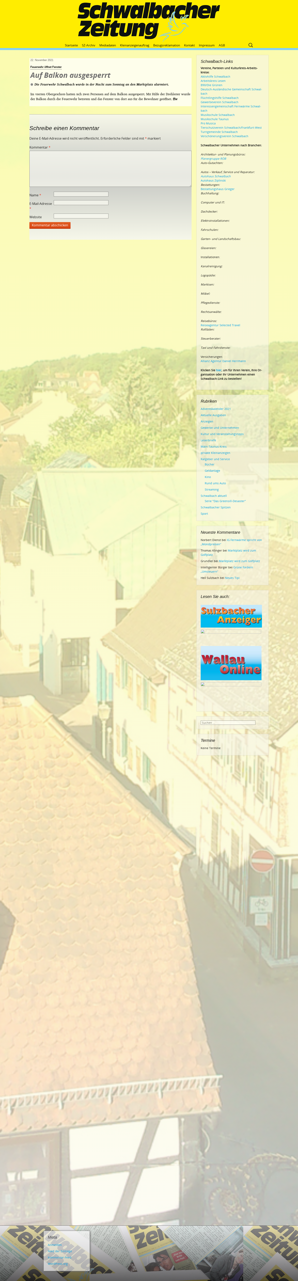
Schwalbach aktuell (214, 496)
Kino (208, 477)
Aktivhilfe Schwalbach (215, 76)
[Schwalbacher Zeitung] (149, 22)
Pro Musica (208, 123)
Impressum (207, 45)
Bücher (209, 464)
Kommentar (39, 147)
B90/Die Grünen (211, 85)
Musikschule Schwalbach (218, 115)
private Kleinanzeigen (215, 453)
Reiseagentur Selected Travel (220, 325)
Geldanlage (212, 471)
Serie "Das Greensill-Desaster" (225, 501)
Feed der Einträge (60, 1251)
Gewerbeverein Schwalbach (219, 102)
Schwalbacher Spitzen (216, 507)
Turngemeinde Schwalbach (219, 132)
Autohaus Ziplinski (213, 180)
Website (35, 217)
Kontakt (189, 45)
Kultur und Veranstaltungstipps (222, 434)
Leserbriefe (208, 440)
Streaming (212, 489)
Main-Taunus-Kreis (214, 446)
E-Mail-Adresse (40, 206)
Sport (204, 513)
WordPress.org (58, 1264)
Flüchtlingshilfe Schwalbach (220, 98)
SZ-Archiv (88, 45)
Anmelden (55, 1245)
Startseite (71, 45)
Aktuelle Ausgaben (213, 415)
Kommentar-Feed (59, 1257)
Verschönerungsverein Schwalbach (224, 136)
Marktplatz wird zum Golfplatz (239, 561)
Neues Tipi (232, 578)
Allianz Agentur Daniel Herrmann (223, 361)
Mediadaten (107, 45)
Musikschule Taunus (215, 119)
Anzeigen (207, 421)
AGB (222, 45)
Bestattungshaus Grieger (218, 189)
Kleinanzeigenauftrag (134, 45)
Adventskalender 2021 (216, 409)
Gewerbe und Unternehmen (220, 428)
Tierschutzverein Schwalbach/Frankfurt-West (231, 127)
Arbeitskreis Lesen (213, 81)
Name (35, 195)
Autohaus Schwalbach (216, 176)
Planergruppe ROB (213, 158)
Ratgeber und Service (215, 459)
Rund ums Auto (215, 483)
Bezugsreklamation (166, 45)
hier (219, 370)
